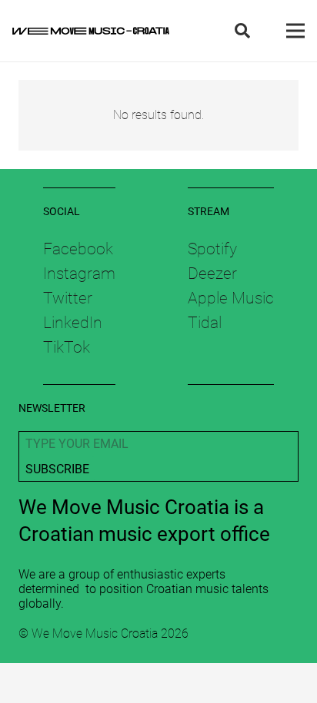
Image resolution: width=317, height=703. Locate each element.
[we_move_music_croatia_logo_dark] (90, 31)
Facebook (78, 249)
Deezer (212, 273)
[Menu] (295, 31)
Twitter (67, 298)
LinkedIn (72, 322)
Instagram (79, 273)
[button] (242, 30)
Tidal (205, 322)
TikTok (66, 347)
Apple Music (231, 298)
